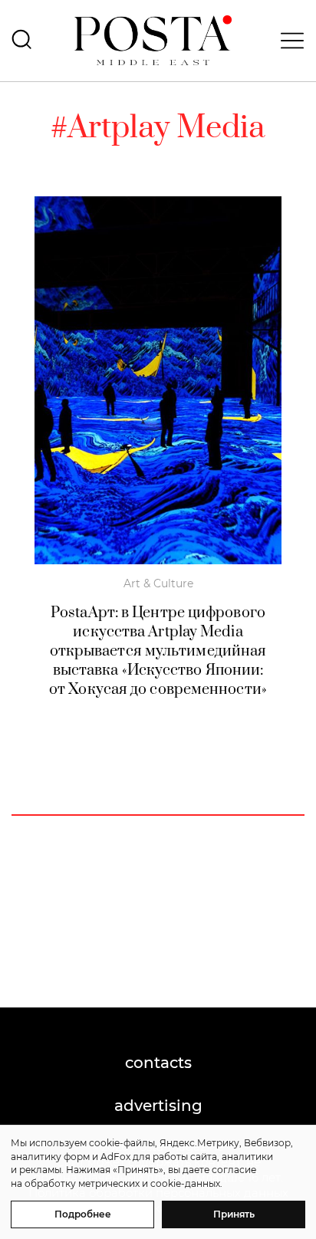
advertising (158, 1105)
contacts (158, 1062)
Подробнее (82, 1214)
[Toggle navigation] (287, 40)
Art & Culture (158, 583)
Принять (234, 1214)
